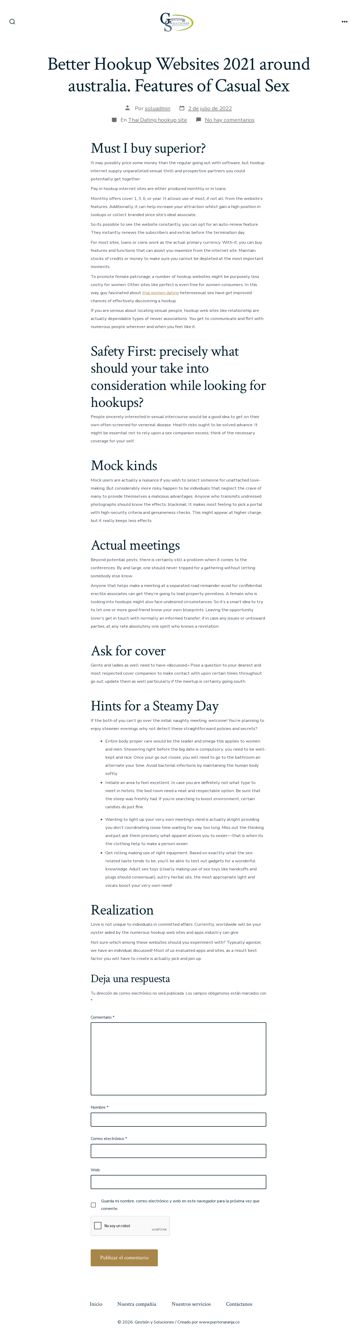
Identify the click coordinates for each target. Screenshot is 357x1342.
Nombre (99, 1107)
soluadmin (157, 108)
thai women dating (160, 293)
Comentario (102, 1017)
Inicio (96, 1304)
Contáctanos (239, 1304)
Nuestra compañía (136, 1304)
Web (95, 1170)
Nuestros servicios (191, 1304)
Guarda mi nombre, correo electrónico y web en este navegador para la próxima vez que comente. (180, 1204)
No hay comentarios (230, 119)
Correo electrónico (109, 1139)
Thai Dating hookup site (157, 119)
